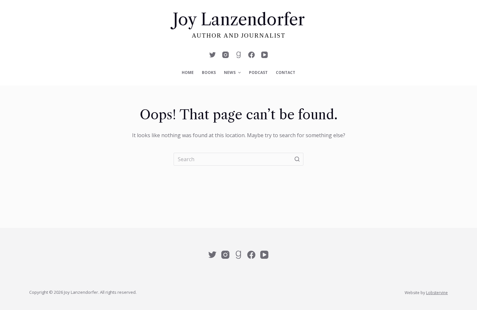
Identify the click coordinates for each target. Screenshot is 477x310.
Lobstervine (437, 292)
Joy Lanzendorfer (239, 19)
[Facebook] (251, 55)
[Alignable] (238, 55)
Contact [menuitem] (285, 72)
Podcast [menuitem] (258, 72)
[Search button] (296, 159)
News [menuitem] (230, 72)
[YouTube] (264, 55)
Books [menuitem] (209, 72)
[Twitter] (212, 55)
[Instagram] (225, 55)
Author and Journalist (239, 35)
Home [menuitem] (188, 72)
